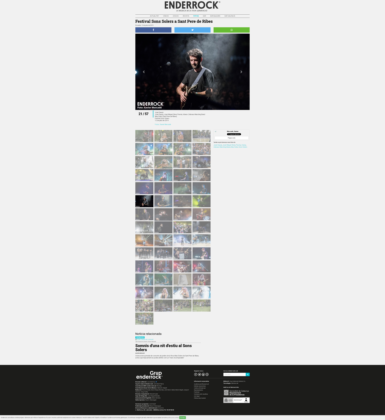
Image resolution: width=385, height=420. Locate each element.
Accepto (182, 417)
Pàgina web (231, 138)
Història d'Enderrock (200, 388)
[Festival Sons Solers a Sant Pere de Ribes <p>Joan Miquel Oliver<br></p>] (201, 253)
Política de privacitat (200, 398)
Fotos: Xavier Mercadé (163, 124)
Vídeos (166, 16)
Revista (186, 16)
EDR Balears (215, 16)
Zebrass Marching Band (222, 147)
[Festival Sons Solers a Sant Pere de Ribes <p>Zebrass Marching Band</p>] (201, 306)
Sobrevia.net (234, 383)
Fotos (196, 16)
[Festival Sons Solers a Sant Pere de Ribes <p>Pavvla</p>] (144, 292)
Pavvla (238, 145)
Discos (176, 16)
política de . (173, 417)
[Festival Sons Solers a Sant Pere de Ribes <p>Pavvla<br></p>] (201, 279)
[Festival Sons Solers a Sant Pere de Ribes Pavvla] (163, 292)
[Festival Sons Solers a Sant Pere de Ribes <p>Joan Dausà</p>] (163, 175)
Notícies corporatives (200, 386)
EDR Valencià (230, 16)
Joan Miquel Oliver (229, 145)
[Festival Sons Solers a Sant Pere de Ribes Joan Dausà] (144, 175)
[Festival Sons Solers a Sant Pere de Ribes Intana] (163, 136)
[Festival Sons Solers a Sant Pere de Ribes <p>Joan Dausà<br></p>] (201, 162)
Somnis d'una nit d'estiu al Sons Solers (163, 347)
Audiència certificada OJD (201, 384)
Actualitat (154, 16)
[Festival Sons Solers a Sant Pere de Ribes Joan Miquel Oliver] (144, 266)
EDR (204, 16)
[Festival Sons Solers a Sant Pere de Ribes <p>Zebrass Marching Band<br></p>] (182, 306)
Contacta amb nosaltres (201, 394)
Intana (244, 145)
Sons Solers (243, 147)
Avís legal (197, 396)
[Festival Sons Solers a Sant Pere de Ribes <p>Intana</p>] (144, 136)
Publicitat (196, 392)
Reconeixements (198, 390)
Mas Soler (234, 147)
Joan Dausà (218, 145)
